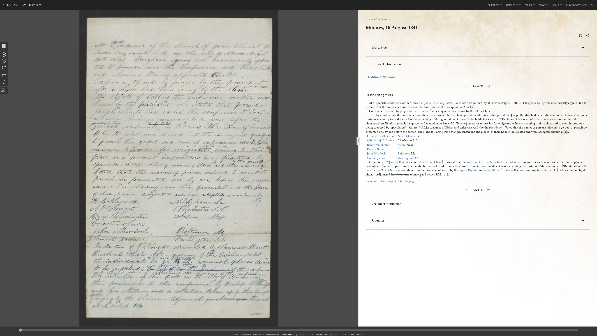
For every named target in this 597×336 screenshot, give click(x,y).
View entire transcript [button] (380, 181)
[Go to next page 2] (588, 330)
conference (394, 103)
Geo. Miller (491, 170)
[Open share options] (587, 35)
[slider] (298, 330)
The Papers (382, 19)
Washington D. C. (409, 158)
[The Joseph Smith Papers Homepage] (23, 5)
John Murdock (376, 154)
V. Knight (471, 170)
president (424, 111)
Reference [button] (512, 5)
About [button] (555, 5)
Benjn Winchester (378, 145)
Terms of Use (288, 334)
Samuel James (376, 158)
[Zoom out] (4, 60)
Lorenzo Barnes (439, 107)
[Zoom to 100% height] (4, 82)
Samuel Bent (433, 162)
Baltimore (404, 154)
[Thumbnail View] (4, 46)
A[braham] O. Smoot (380, 140)
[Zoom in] (4, 54)
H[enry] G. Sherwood (381, 136)
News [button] (542, 5)
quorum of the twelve (480, 162)
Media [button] (528, 5)
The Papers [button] (492, 5)
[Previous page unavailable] (8, 330)
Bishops (459, 170)
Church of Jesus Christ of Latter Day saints (438, 103)
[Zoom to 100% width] (4, 75)
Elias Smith (414, 107)
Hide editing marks (380, 95)
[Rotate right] (4, 68)
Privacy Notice (321, 334)
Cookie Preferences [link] (357, 334)
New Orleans (406, 136)
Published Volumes (577, 5)
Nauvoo (496, 103)
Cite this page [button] (406, 181)
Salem (402, 145)
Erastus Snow (375, 149)
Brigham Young (535, 103)
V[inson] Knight (397, 162)
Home (369, 19)
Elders (449, 128)
